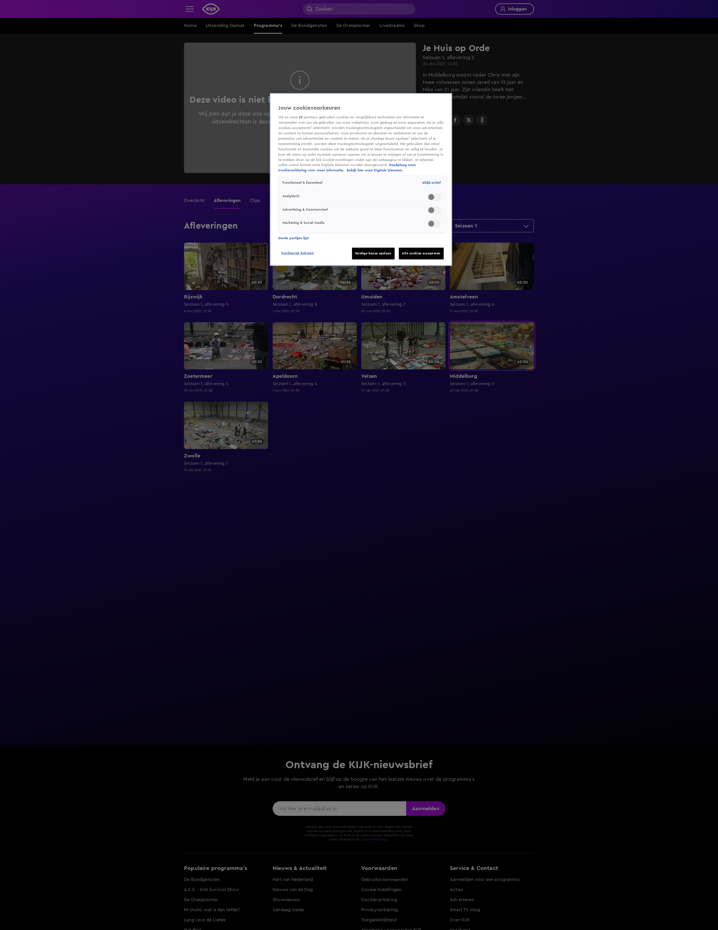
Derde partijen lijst (293, 238)
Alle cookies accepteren (421, 253)
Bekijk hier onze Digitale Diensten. (375, 170)
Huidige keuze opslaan (373, 253)
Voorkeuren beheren (297, 253)
